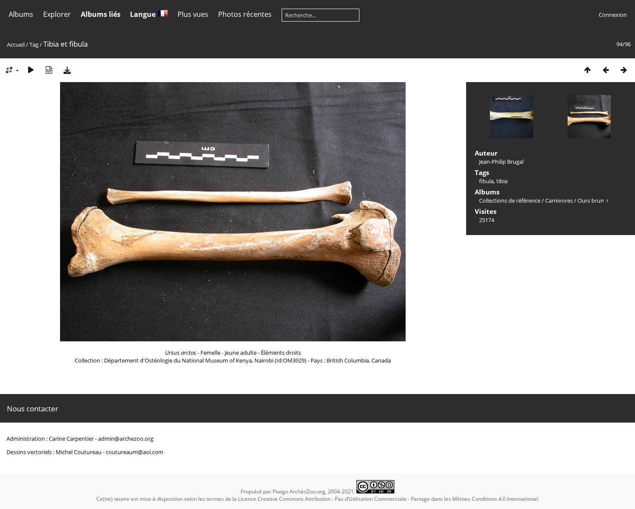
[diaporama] (31, 70)
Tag (33, 44)
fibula (486, 181)
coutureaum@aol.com (134, 452)
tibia (502, 181)
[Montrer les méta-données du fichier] (49, 70)
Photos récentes (245, 14)
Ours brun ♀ (594, 200)
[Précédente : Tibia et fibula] (606, 70)
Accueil (16, 44)
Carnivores (559, 200)
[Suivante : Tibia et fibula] (624, 70)
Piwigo (280, 491)
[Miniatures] (587, 70)
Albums (21, 14)
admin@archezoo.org (125, 438)
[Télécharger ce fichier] (67, 70)
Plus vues (193, 14)
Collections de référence (509, 200)
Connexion (613, 15)
